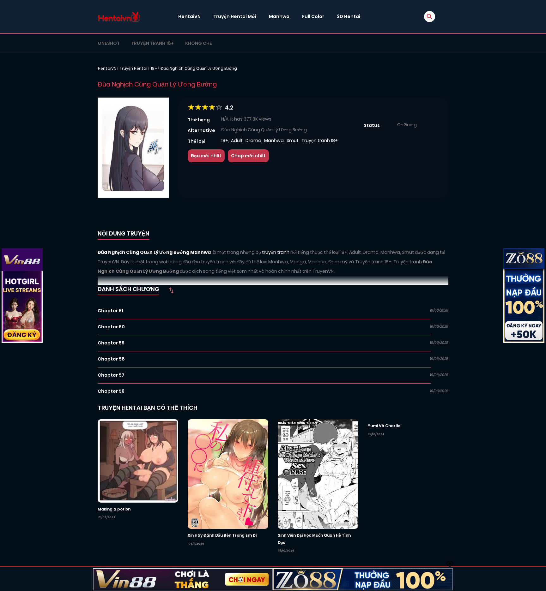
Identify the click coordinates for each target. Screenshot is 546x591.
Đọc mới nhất (206, 155)
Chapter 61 (110, 310)
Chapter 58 (111, 359)
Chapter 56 (111, 391)
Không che (198, 43)
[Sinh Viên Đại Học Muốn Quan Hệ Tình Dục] (318, 473)
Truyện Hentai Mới (234, 16)
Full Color (313, 16)
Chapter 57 (111, 375)
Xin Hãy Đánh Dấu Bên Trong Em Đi (222, 535)
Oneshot (109, 43)
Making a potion (114, 509)
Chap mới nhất (248, 155)
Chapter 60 (111, 327)
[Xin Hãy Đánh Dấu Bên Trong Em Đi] (228, 473)
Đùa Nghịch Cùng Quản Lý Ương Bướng (199, 68)
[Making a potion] (138, 460)
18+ (154, 68)
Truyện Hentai (133, 68)
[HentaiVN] (119, 16)
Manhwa (279, 16)
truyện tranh (276, 252)
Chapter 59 (111, 343)
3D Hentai (348, 16)
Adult (237, 140)
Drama (253, 140)
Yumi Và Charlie (384, 425)
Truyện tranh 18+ (152, 43)
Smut (293, 140)
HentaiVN (189, 16)
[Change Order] (171, 290)
